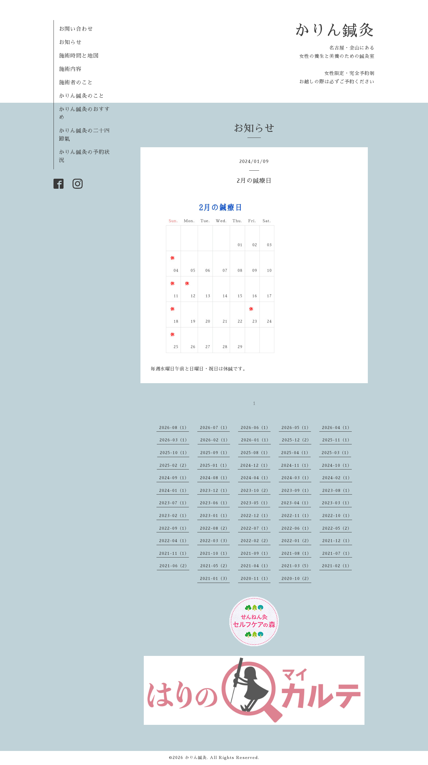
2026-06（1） (256, 428)
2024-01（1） (174, 491)
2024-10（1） (337, 465)
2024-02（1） (337, 478)
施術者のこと (76, 82)
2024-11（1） (296, 465)
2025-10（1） (174, 453)
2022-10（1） (337, 516)
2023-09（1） (296, 491)
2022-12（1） (256, 516)
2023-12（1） (215, 491)
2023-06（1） (215, 503)
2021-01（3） (215, 579)
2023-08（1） (337, 491)
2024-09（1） (174, 478)
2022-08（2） (215, 528)
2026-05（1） (296, 428)
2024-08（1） (215, 478)
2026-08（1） (174, 428)
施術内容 (70, 69)
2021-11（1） (174, 553)
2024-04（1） (256, 478)
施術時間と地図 (79, 56)
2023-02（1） (174, 516)
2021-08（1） (296, 553)
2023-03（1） (337, 503)
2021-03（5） (296, 566)
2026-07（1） (215, 428)
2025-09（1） (215, 453)
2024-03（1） (296, 478)
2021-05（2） (215, 566)
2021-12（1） (337, 541)
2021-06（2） (174, 566)
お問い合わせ (76, 29)
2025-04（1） (296, 453)
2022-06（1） (296, 528)
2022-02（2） (256, 541)
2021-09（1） (256, 553)
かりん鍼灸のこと (81, 96)
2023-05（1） (255, 503)
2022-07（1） (256, 528)
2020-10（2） (296, 579)
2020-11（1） (256, 579)
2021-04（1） (256, 566)
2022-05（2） (337, 528)
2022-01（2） (296, 541)
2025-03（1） (336, 453)
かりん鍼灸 (334, 30)
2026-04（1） (337, 428)
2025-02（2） (174, 465)
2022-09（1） (174, 528)
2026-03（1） (174, 440)
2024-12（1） (255, 465)
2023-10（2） (256, 491)
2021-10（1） (215, 553)
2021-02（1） (337, 566)
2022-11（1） (296, 516)
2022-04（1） (174, 541)
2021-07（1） (337, 553)
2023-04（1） (296, 503)
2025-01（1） (214, 465)
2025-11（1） (337, 440)
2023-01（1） (215, 516)
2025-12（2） (296, 440)
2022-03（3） (215, 541)
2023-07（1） (174, 503)
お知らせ (70, 42)
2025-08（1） (255, 453)
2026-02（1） (215, 440)
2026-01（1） (256, 440)
